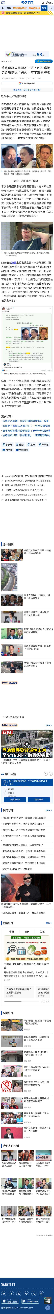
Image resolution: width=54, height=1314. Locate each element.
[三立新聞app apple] (10, 1301)
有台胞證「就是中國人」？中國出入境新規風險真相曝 (43, 1164)
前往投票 (39, 799)
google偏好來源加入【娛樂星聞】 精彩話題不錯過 (27, 480)
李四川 (11, 792)
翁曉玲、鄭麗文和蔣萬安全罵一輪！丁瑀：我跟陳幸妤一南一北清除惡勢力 (26, 1220)
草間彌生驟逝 (20, 8)
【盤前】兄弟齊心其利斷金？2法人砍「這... (24, 490)
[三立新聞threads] (41, 1293)
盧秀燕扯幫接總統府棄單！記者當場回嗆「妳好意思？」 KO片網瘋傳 (43, 1220)
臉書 (13, 262)
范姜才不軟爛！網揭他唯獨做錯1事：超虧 (26, 421)
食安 (27, 931)
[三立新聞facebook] (11, 1293)
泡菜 (42, 931)
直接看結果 (15, 799)
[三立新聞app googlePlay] (30, 1301)
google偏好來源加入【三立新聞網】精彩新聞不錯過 (28, 476)
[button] (43, 3)
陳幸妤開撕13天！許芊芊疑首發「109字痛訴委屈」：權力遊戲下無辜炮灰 (26, 1164)
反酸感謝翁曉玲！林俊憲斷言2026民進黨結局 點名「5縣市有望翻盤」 (26, 1192)
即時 (9, 8)
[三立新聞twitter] (34, 1293)
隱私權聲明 (6, 1307)
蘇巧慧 (11, 789)
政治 (44, 8)
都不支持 (12, 796)
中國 (11, 931)
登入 (51, 2)
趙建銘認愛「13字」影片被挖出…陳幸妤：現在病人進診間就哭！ (43, 1192)
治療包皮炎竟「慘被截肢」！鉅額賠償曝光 (26, 435)
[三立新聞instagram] (18, 1293)
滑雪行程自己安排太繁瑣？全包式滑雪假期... (25, 495)
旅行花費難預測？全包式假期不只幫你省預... (25, 499)
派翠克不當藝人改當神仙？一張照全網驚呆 (26, 426)
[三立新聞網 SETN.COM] (3, 8)
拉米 (33, 190)
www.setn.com (26, 1307)
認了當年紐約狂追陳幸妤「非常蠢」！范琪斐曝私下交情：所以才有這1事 (9, 1220)
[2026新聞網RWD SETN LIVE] (3, 2)
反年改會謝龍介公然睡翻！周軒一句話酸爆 (26, 430)
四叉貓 (27, 125)
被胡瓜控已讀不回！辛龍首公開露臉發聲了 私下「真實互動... (26, 905)
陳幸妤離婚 (34, 8)
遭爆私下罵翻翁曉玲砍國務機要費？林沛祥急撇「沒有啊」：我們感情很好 (9, 1192)
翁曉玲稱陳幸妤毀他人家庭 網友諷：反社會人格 (9, 1164)
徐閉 (26, 402)
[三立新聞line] (26, 1293)
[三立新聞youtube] (3, 1293)
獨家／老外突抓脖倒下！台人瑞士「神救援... (25, 485)
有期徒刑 (29, 121)
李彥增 (25, 108)
